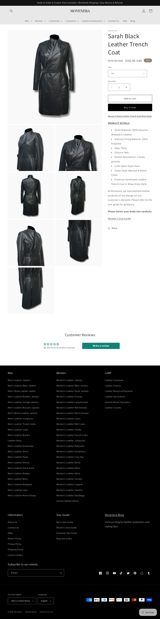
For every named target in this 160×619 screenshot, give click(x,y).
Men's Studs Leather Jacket (22, 391)
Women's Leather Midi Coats (70, 424)
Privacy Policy (14, 544)
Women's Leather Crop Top (70, 457)
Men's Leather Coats (18, 429)
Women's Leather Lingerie (69, 484)
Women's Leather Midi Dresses (71, 407)
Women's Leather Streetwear (71, 451)
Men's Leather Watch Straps (22, 495)
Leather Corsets (113, 407)
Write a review (101, 345)
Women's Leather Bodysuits (70, 446)
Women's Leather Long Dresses (72, 402)
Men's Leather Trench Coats (22, 424)
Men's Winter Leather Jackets (23, 413)
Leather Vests (15, 440)
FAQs (10, 533)
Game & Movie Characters (117, 402)
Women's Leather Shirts (68, 462)
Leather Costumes (114, 380)
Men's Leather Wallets (19, 473)
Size (110, 67)
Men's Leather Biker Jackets (22, 385)
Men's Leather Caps (18, 490)
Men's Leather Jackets (19, 380)
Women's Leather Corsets (69, 479)
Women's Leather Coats (68, 418)
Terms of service (46, 612)
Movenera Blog (114, 515)
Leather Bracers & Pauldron (119, 391)
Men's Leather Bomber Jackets (23, 396)
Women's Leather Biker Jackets (72, 385)
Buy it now (130, 107)
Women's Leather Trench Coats (72, 435)
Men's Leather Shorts (18, 462)
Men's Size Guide (64, 522)
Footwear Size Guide (66, 533)
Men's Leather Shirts (18, 451)
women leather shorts (67, 501)
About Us (12, 522)
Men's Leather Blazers (19, 435)
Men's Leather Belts (18, 479)
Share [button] (114, 228)
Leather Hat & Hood (115, 396)
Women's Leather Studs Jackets (72, 391)
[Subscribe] (60, 573)
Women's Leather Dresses (69, 396)
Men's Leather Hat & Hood (21, 468)
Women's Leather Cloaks (68, 429)
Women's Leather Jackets (69, 380)
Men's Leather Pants (18, 457)
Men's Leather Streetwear (21, 446)
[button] (11, 10)
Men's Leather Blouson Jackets (23, 407)
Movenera (18, 612)
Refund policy (31, 612)
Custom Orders (15, 555)
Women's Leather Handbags (70, 495)
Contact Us (13, 527)
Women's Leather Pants (68, 468)
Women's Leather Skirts (68, 473)
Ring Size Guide (64, 538)
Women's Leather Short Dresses (72, 413)
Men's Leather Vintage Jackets (23, 402)
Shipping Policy (15, 549)
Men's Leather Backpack (20, 484)
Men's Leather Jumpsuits (20, 418)
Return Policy (14, 538)
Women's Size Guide (119, 218)
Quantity (112, 81)
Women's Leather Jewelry (69, 490)
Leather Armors (113, 385)
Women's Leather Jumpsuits (70, 440)
